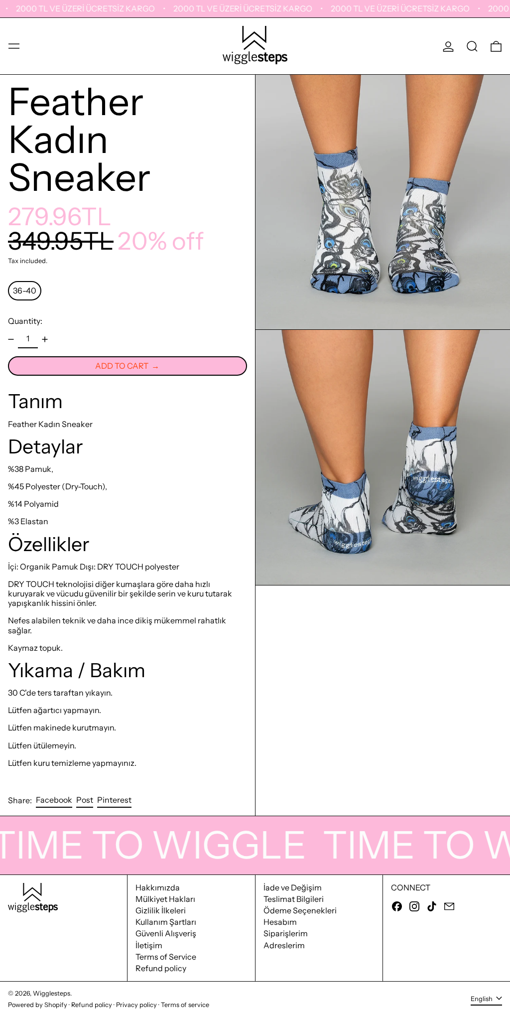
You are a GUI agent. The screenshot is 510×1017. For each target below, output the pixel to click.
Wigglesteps (51, 993)
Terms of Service (165, 957)
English (482, 999)
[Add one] (45, 339)
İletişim (148, 945)
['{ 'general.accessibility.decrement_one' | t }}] (11, 339)
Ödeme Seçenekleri (300, 910)
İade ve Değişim (292, 887)
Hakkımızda (157, 887)
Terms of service (185, 1005)
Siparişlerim (285, 933)
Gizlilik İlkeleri (160, 910)
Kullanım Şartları (165, 922)
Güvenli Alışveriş (165, 933)
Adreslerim (284, 945)
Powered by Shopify (37, 1005)
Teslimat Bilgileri (293, 899)
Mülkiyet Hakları (165, 899)
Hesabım (280, 922)
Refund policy (160, 968)
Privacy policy (136, 1005)
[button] (472, 46)
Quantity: (25, 321)
